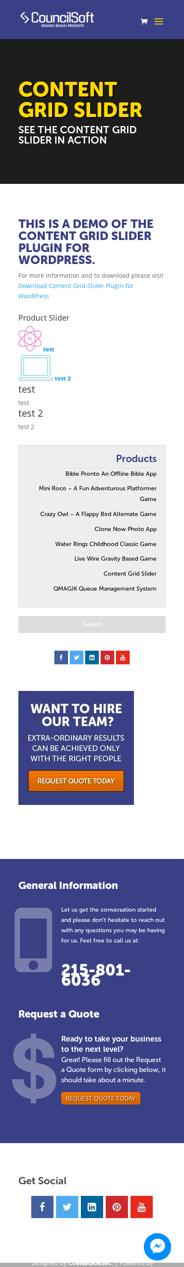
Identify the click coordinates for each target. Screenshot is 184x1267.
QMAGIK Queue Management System (105, 588)
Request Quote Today (101, 1098)
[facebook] (61, 657)
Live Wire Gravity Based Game (115, 558)
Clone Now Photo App (126, 529)
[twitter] (76, 657)
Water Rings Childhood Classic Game (106, 544)
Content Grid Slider (130, 573)
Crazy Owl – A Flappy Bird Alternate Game (98, 514)
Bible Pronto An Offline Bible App (111, 473)
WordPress (92, 1262)
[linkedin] (92, 657)
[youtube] (123, 657)
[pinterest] (107, 657)
